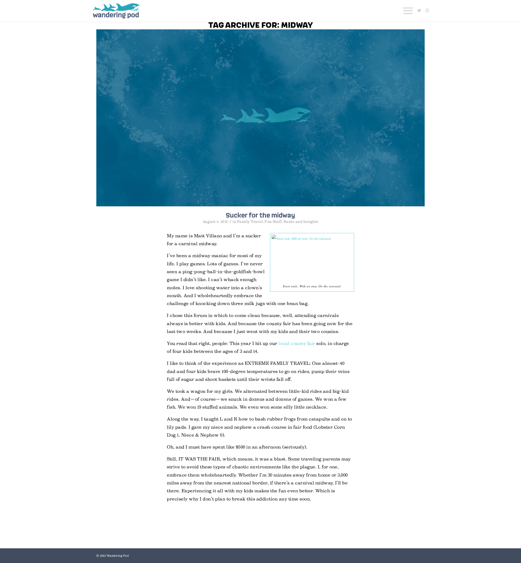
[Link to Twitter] (419, 11)
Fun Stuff (273, 222)
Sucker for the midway (260, 215)
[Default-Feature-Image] (260, 117)
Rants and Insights (301, 222)
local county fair (296, 343)
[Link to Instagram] (427, 11)
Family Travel (250, 222)
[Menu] (406, 11)
